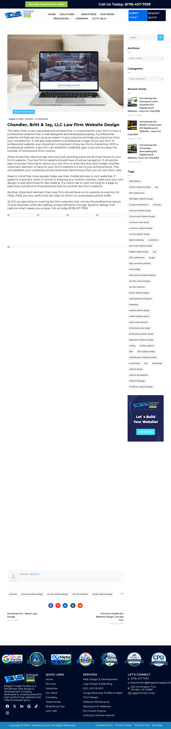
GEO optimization (136, 257)
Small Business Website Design (143, 357)
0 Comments (41, 119)
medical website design (139, 310)
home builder (134, 269)
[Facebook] (50, 605)
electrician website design (140, 246)
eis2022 (29, 119)
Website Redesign (24, 112)
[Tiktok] (36, 706)
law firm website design (57, 594)
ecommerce (153, 240)
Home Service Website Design (142, 275)
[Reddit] (80, 605)
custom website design (139, 234)
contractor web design (139, 222)
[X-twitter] (14, 706)
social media (134, 363)
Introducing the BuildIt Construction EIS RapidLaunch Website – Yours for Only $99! (145, 128)
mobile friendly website (139, 316)
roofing (132, 345)
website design (135, 369)
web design (157, 363)
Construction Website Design (142, 216)
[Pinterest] (58, 605)
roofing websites (147, 345)
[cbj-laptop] (80, 227)
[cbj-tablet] (110, 227)
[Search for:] (146, 37)
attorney (13, 594)
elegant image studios (139, 251)
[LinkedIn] (65, 605)
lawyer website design (102, 594)
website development (138, 375)
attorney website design (32, 594)
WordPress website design (141, 387)
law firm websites (80, 594)
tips (146, 363)
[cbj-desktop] (21, 227)
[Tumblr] (72, 605)
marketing (133, 304)
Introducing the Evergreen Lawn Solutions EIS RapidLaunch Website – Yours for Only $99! (144, 104)
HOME (52, 14)
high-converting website (139, 263)
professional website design (141, 334)
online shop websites (138, 322)
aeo (156, 187)
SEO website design (146, 351)
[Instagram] (7, 713)
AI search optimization (139, 204)
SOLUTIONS (67, 14)
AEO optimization (136, 193)
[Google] (29, 706)
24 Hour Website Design (139, 187)
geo (154, 251)
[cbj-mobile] (51, 227)
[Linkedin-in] (21, 706)
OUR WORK (107, 14)
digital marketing (136, 240)
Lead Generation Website (140, 298)
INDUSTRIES (88, 14)
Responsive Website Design (141, 340)
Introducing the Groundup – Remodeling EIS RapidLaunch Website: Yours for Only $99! (143, 151)
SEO (131, 351)
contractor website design (140, 228)
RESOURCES (61, 18)
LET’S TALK (99, 18)
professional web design (139, 328)
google (152, 257)
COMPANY (82, 18)
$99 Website (135, 181)
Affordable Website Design (141, 199)
